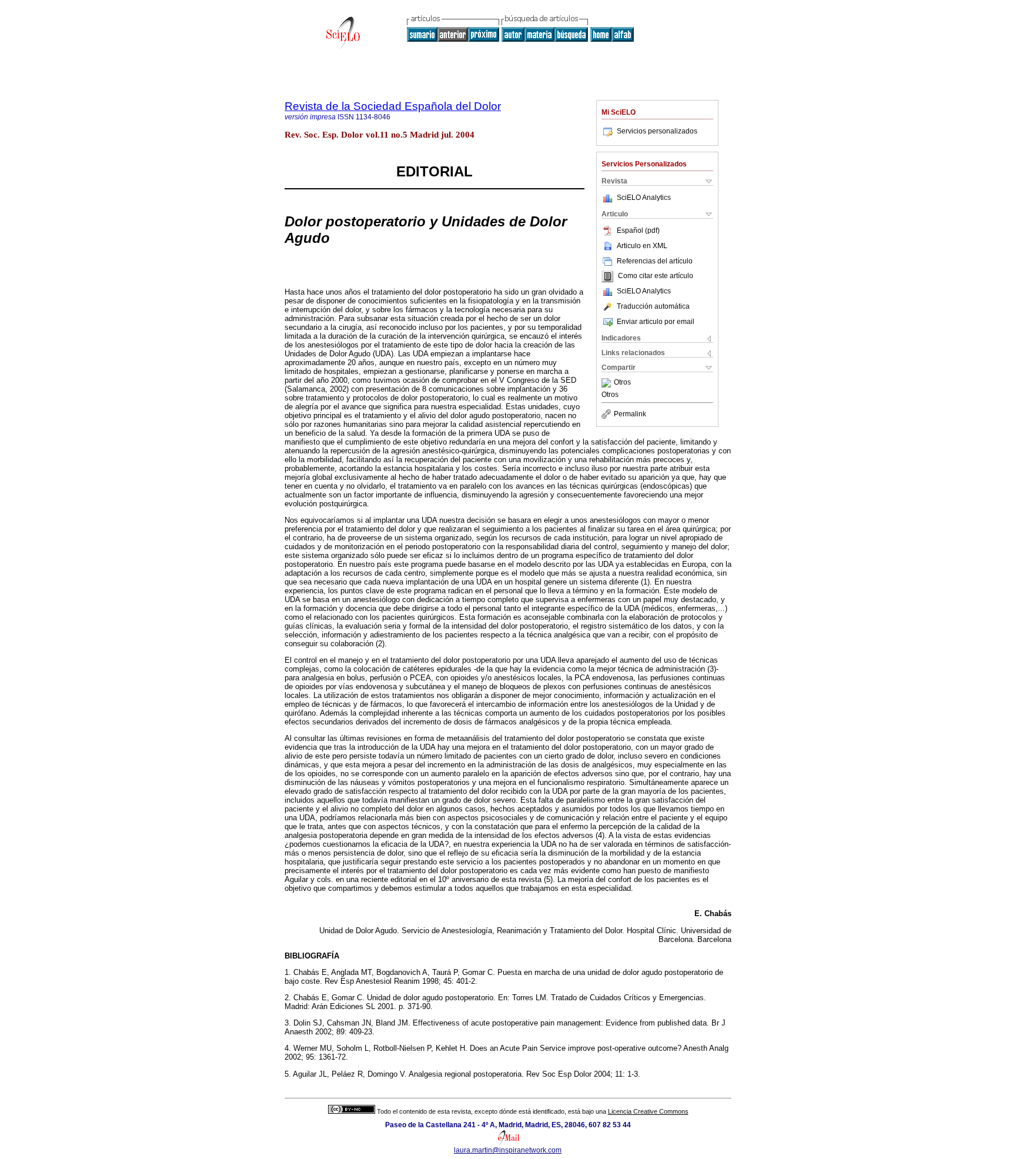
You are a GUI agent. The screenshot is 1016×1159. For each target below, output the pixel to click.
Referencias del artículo (655, 261)
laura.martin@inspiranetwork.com (508, 1150)
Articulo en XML (642, 246)
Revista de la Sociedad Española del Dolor (393, 106)
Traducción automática (653, 306)
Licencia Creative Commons (648, 1111)
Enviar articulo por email (655, 322)
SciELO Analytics (644, 197)
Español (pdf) (638, 230)
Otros (622, 383)
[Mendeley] (607, 383)
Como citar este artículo (655, 276)
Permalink (630, 414)
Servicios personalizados (657, 131)
